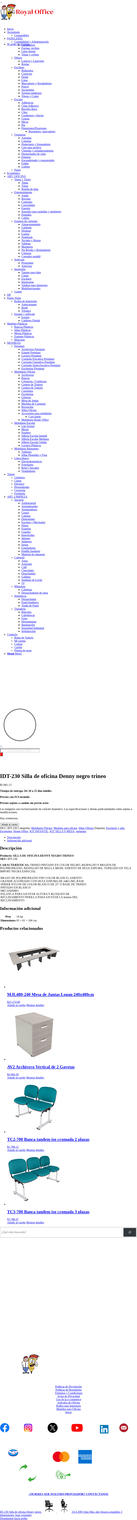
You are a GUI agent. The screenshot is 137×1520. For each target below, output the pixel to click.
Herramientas (21, 487)
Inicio (68, 1412)
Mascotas (19, 339)
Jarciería (19, 499)
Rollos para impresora (68, 1405)
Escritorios (6, 831)
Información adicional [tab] (19, 840)
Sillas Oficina (86, 828)
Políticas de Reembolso (68, 1389)
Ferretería (19, 493)
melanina (81, 831)
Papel (17, 169)
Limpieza (19, 477)
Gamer (18, 291)
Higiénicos (20, 595)
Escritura (19, 67)
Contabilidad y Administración (31, 41)
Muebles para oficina (65, 828)
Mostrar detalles (35, 1005)
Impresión (20, 269)
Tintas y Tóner (22, 179)
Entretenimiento (23, 192)
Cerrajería (19, 490)
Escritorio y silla (115, 828)
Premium (19, 346)
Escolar (18, 99)
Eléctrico (19, 483)
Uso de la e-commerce (68, 1399)
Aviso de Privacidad (68, 1396)
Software (19, 259)
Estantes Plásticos (24, 336)
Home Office (20, 831)
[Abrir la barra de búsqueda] (1, 746)
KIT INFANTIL (39, 831)
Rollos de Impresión (25, 301)
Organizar (20, 134)
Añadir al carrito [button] (16, 1005)
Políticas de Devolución (68, 1386)
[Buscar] (1, 754)
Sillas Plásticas (22, 330)
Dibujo (18, 57)
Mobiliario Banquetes (26, 448)
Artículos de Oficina (68, 1402)
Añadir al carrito (9, 824)
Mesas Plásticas (23, 333)
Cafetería (19, 557)
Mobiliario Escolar (24, 422)
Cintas (17, 480)
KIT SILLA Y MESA (62, 831)
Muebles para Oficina (68, 1409)
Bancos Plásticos (23, 326)
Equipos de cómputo (25, 221)
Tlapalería (20, 608)
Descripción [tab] (14, 837)
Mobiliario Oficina (24, 371)
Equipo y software (24, 314)
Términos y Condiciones (68, 1393)
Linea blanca (21, 458)
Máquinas (19, 586)
